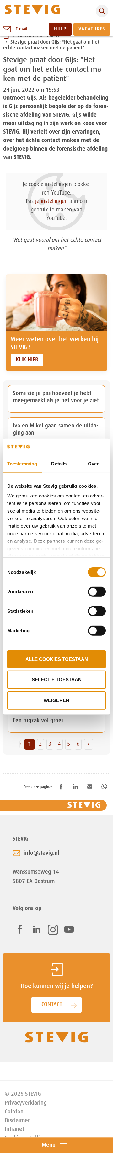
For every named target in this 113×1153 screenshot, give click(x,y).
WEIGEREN (56, 700)
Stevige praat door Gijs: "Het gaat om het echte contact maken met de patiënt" (51, 45)
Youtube (69, 929)
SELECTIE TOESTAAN (57, 679)
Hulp (60, 29)
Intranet (14, 1129)
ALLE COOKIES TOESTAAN (56, 659)
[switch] (97, 592)
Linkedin (36, 929)
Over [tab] (93, 463)
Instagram (53, 930)
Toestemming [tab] (22, 463)
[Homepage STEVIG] (32, 11)
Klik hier (27, 360)
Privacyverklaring (26, 1103)
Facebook (20, 929)
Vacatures (91, 29)
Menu (49, 1145)
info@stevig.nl (41, 853)
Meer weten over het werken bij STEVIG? (54, 344)
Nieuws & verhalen (38, 36)
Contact (51, 1005)
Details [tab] (59, 463)
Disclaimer (17, 1120)
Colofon (14, 1112)
